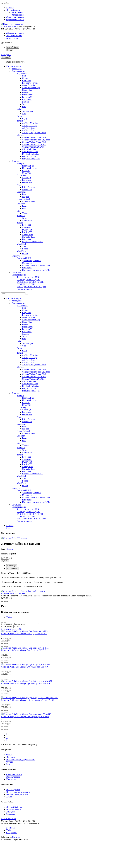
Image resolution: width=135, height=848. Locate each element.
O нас (8, 755)
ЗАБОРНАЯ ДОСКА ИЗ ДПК (30, 282)
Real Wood (27, 99)
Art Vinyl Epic (28, 130)
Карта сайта (11, 779)
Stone (24, 104)
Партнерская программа (17, 794)
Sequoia (25, 102)
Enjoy (24, 118)
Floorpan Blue (28, 166)
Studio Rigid (27, 111)
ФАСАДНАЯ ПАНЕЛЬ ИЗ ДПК (31, 287)
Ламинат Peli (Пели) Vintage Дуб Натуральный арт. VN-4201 (28, 700)
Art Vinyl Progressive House (34, 133)
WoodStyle (21, 251)
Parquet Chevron (29, 156)
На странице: (7, 626)
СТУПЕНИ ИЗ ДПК (26, 284)
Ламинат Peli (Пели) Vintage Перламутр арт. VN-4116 (25, 716)
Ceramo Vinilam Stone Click (34, 137)
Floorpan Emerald (29, 168)
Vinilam (20, 135)
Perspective (27, 182)
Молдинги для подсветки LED (36, 265)
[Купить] (2, 601)
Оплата (9, 762)
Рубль (9, 50)
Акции (9, 797)
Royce (19, 116)
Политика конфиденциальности (20, 759)
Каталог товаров (13, 66)
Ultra (24, 106)
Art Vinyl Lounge (29, 125)
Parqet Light (27, 95)
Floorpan (20, 163)
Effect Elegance (28, 187)
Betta (19, 109)
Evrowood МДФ (24, 258)
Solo (24, 76)
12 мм (24, 218)
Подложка (16, 272)
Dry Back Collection (30, 154)
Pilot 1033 (26, 239)
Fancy (24, 206)
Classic (25, 78)
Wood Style (22, 244)
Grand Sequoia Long (31, 87)
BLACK (26, 170)
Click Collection (29, 149)
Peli (18, 211)
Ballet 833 (26, 225)
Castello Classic (28, 201)
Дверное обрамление (31, 260)
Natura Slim (27, 189)
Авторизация (17, 15)
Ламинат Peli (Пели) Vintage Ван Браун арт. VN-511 (24, 634)
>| (7, 740)
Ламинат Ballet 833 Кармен (13, 593)
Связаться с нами (14, 774)
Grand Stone (27, 90)
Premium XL (27, 97)
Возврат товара (13, 777)
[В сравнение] (7, 601)
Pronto (25, 253)
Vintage (25, 213)
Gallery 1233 (27, 234)
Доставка (10, 757)
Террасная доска (19, 275)
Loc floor (21, 204)
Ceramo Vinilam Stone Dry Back (36, 140)
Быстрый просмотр (36, 591)
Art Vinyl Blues (28, 128)
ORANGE (26, 173)
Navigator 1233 (28, 237)
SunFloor (21, 215)
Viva (24, 246)
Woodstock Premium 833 (32, 241)
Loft (24, 194)
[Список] (2, 622)
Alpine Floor (22, 73)
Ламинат (16, 161)
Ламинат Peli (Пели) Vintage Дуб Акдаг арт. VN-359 (24, 667)
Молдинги (27, 263)
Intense (25, 92)
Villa (24, 114)
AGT (19, 185)
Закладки (10, 812)
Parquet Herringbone (31, 159)
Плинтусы (27, 268)
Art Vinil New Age (30, 123)
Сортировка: (6, 624)
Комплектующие (24, 289)
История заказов (13, 809)
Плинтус (16, 256)
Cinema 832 (27, 227)
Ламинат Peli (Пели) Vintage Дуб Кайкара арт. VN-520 (25, 683)
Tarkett (20, 121)
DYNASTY (27, 230)
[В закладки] (5, 601)
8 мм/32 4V (27, 220)
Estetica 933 (27, 232)
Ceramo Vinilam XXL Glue (33, 147)
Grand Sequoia (28, 85)
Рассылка (10, 814)
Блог (8, 764)
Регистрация (17, 12)
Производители (13, 790)
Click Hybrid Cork (30, 151)
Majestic (25, 196)
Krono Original (23, 199)
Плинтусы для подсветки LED (36, 270)
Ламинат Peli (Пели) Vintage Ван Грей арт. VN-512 (23, 650)
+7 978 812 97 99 (8, 26)
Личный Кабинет (14, 807)
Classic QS (26, 178)
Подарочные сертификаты (18, 792)
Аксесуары (16, 69)
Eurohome (21, 192)
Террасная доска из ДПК (28, 277)
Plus (24, 208)
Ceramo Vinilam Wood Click (34, 142)
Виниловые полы (19, 71)
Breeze (25, 249)
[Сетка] (5, 622)
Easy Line (26, 80)
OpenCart (16, 837)
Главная (9, 525)
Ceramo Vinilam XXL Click (34, 144)
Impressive (26, 180)
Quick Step (21, 175)
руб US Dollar (12, 47)
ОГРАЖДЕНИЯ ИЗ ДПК (28, 279)
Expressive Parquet (30, 83)
